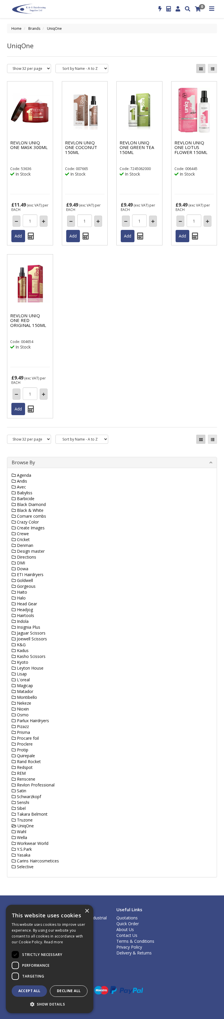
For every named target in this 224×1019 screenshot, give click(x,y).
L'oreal (23, 679)
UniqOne (54, 28)
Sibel (21, 808)
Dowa (22, 568)
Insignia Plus (28, 627)
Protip (22, 750)
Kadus (22, 650)
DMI (20, 563)
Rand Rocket (28, 761)
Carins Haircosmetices (37, 861)
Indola (22, 621)
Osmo (22, 715)
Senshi (22, 802)
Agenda (23, 475)
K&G (21, 644)
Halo (21, 598)
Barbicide (25, 498)
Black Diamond (31, 504)
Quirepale (25, 755)
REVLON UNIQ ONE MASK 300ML (29, 145)
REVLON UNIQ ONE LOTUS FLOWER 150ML (190, 147)
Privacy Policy (129, 947)
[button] (50, 1004)
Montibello (26, 697)
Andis (21, 481)
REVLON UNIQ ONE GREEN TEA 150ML (137, 147)
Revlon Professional (35, 785)
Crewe (22, 533)
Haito (21, 592)
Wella (21, 837)
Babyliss (24, 492)
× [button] (87, 911)
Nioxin (22, 709)
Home (16, 28)
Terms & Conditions (135, 941)
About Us (125, 929)
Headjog (24, 609)
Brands (34, 28)
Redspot (24, 767)
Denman (24, 545)
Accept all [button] (29, 990)
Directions (26, 557)
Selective (25, 866)
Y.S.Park (24, 849)
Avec (21, 487)
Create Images (30, 528)
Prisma (23, 732)
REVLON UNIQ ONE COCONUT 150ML (81, 147)
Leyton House (29, 668)
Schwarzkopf (28, 796)
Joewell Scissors (31, 639)
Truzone (24, 820)
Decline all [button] (68, 990)
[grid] (200, 68)
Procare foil (27, 738)
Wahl (21, 831)
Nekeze (23, 703)
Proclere (24, 744)
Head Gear (26, 603)
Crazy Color (27, 522)
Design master (30, 551)
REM (21, 773)
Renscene (25, 779)
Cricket (23, 539)
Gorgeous (26, 586)
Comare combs (31, 516)
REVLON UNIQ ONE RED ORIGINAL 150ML (28, 320)
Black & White (29, 510)
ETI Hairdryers (29, 574)
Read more (53, 942)
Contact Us (126, 935)
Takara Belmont (32, 814)
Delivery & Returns (134, 953)
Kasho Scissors (31, 656)
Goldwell (24, 580)
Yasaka (23, 855)
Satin (21, 790)
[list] (212, 68)
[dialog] (49, 959)
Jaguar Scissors (31, 633)
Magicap (24, 685)
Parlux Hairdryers (32, 720)
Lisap (21, 674)
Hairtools (25, 615)
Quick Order (127, 923)
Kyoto (22, 662)
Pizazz (22, 726)
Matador (24, 691)
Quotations (127, 918)
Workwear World (32, 843)
